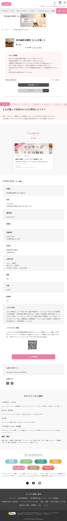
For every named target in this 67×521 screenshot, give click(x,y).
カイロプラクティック (23, 442)
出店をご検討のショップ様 (57, 501)
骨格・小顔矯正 (9, 440)
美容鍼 (16, 440)
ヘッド (19, 430)
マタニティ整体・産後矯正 (9, 442)
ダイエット (52, 440)
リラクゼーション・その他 (46, 11)
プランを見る (54, 80)
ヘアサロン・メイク (7, 11)
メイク (54, 406)
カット (3, 406)
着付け (45, 406)
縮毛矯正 (17, 406)
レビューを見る (37, 47)
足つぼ (38, 440)
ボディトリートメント (47, 430)
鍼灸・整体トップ (6, 29)
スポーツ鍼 (33, 440)
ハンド (3, 414)
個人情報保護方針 (23, 498)
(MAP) (20, 44)
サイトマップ (12, 498)
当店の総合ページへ (33, 85)
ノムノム (45, 505)
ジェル (12, 414)
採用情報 (33, 505)
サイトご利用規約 (53, 498)
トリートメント (31, 406)
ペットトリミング (7, 432)
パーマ (12, 406)
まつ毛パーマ (29, 414)
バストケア (27, 422)
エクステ (23, 406)
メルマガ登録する (33, 356)
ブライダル (20, 422)
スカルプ (17, 414)
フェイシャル (5, 422)
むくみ (35, 442)
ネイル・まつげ (21, 11)
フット (8, 414)
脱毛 (14, 422)
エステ (32, 11)
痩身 (11, 422)
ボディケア (5, 430)
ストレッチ (33, 430)
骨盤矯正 (58, 440)
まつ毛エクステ (38, 414)
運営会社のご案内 (24, 505)
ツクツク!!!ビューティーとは (29, 501)
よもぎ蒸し (57, 430)
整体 (3, 440)
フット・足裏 (12, 430)
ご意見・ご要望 (44, 501)
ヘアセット (39, 406)
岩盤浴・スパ (25, 430)
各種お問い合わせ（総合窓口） (10, 501)
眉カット (59, 406)
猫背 (31, 442)
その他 (49, 406)
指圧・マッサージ (24, 440)
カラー (8, 406)
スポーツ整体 (45, 440)
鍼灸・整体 (61, 11)
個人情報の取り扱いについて (38, 498)
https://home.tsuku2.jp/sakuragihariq (16, 372)
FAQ (39, 505)
